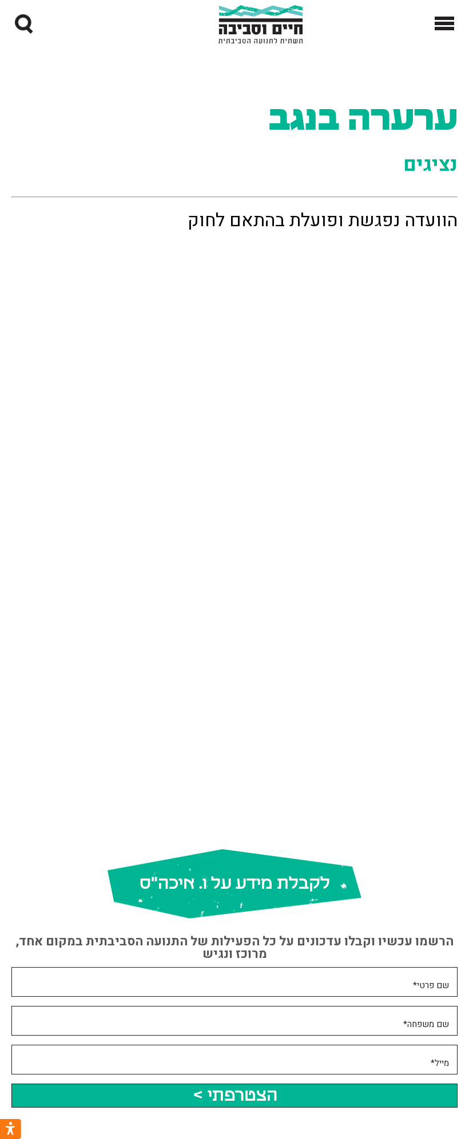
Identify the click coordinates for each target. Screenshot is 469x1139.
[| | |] (444, 24)
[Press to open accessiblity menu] (10, 1129)
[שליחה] (24, 24)
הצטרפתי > (234, 1095)
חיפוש (12, 24)
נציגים (430, 165)
